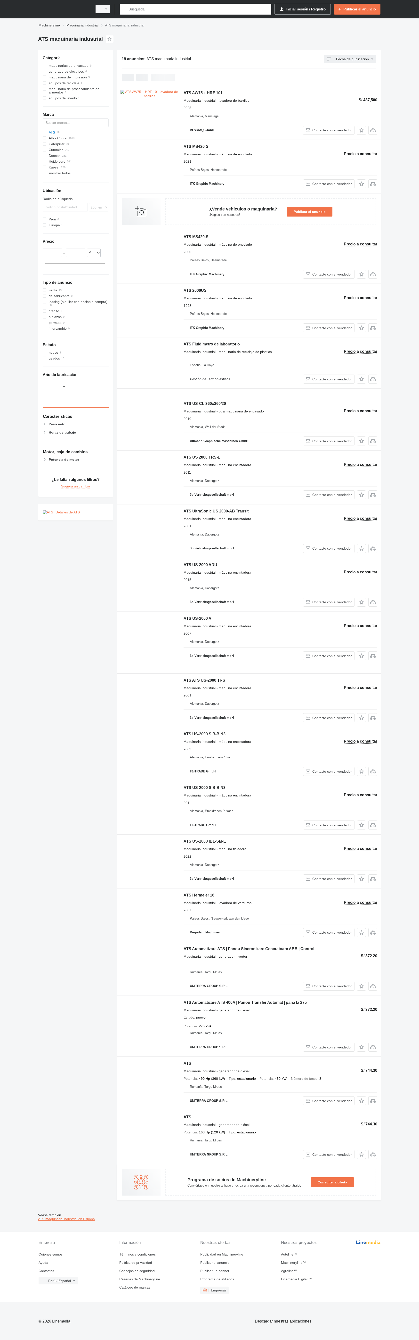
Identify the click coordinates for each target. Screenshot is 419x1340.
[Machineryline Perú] (64, 9)
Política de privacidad (135, 1263)
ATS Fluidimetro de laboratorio (212, 344)
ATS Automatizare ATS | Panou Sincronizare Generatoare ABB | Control (249, 949)
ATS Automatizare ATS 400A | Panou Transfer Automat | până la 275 (245, 1002)
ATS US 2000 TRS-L (202, 457)
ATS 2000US (195, 290)
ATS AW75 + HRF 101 (203, 93)
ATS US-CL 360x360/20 (205, 404)
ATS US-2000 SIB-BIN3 (205, 734)
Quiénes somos (51, 1254)
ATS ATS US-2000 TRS (204, 680)
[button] (361, 130)
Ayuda (43, 1263)
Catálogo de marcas (134, 1287)
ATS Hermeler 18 (199, 895)
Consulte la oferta (332, 1182)
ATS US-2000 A (197, 618)
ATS (187, 1063)
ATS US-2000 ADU (200, 565)
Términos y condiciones (137, 1254)
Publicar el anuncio (310, 212)
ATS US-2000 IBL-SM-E (205, 841)
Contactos (46, 1271)
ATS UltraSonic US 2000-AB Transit (216, 511)
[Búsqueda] (124, 9)
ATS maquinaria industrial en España (66, 1219)
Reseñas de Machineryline (139, 1279)
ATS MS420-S (196, 146)
